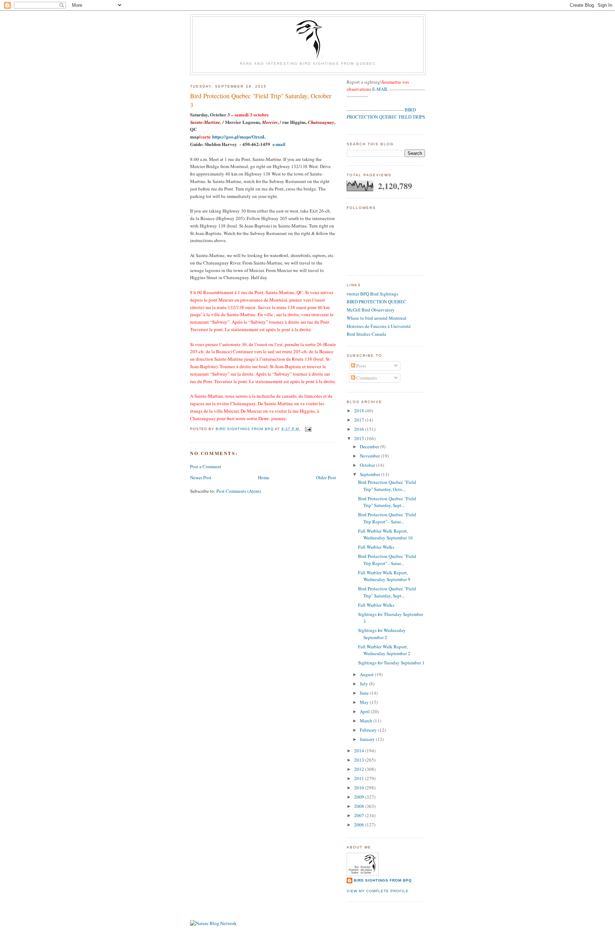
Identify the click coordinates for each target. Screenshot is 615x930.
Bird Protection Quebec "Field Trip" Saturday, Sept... (387, 502)
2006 (359, 824)
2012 (359, 769)
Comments (366, 378)
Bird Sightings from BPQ (383, 880)
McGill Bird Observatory (371, 310)
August (367, 674)
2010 (359, 787)
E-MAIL (380, 89)
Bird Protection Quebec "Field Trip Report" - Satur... (387, 518)
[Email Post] (308, 429)
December (370, 446)
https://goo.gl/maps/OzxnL (239, 136)
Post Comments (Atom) (238, 491)
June (365, 693)
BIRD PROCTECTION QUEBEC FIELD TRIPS (386, 113)
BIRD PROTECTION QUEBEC (376, 301)
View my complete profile (378, 891)
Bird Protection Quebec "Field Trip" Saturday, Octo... (387, 485)
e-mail (279, 144)
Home (263, 477)
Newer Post (200, 477)
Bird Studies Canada (366, 334)
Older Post (326, 477)
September (370, 474)
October (368, 465)
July (364, 683)
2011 (359, 778)
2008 (359, 806)
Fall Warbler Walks (376, 547)
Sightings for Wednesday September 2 (382, 634)
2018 (359, 410)
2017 (359, 420)
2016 (359, 429)
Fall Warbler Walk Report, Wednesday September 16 (385, 534)
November (370, 456)
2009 (359, 797)
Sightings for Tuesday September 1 (391, 662)
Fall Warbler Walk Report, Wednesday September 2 (384, 650)
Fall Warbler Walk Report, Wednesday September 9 (384, 576)
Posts (360, 365)
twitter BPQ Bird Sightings (372, 294)
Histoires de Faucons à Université (379, 326)
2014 (359, 750)
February (369, 730)
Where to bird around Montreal (376, 318)
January (368, 739)
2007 (359, 815)
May (365, 702)
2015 (359, 438)
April (365, 711)
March (366, 720)
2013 (359, 760)
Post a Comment (205, 466)
